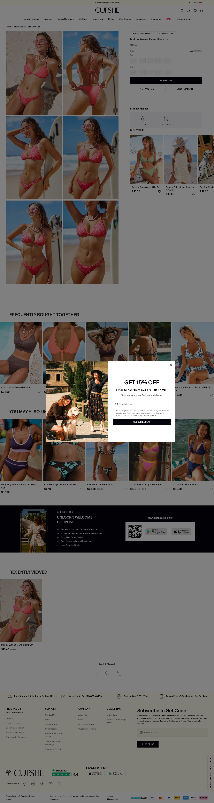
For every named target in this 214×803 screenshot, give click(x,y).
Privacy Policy (133, 415)
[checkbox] (114, 411)
